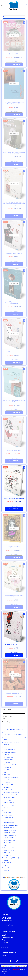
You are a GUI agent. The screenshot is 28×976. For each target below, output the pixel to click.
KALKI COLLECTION (9, 797)
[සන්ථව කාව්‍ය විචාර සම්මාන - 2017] (14, 674)
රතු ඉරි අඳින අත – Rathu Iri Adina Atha (14, 644)
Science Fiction (8, 837)
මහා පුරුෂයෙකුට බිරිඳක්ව (14, 546)
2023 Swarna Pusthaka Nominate (12, 734)
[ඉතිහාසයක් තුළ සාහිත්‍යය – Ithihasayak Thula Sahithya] (14, 381)
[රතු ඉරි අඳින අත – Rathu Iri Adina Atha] (14, 626)
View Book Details (14, 61)
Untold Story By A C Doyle (10, 858)
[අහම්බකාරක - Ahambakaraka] (14, 333)
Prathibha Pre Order (9, 822)
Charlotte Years (8, 759)
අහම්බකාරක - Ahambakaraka (14, 352)
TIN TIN (6, 853)
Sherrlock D (7, 842)
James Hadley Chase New (10, 792)
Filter (3, 718)
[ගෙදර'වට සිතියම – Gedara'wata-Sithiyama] (14, 480)
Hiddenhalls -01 (8, 785)
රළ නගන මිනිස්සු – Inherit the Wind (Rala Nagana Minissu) (14, 302)
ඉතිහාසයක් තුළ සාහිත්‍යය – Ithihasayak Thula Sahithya (14, 401)
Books (5, 754)
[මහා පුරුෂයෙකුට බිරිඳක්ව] (14, 528)
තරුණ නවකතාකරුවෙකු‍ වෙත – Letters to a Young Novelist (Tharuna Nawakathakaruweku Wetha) (14, 203)
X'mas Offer (7, 863)
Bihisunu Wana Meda (9, 752)
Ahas (5, 739)
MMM (5, 807)
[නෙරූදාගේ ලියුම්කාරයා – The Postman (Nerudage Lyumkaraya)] (14, 576)
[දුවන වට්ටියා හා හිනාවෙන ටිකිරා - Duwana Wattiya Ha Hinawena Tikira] (14, 83)
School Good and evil (9, 835)
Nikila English (7, 812)
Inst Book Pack (7, 787)
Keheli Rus (6, 800)
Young (5, 865)
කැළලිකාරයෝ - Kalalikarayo (14, 54)
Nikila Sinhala (7, 815)
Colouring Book (8, 762)
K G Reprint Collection (9, 795)
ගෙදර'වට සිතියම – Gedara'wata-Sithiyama (14, 498)
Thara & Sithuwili (8, 847)
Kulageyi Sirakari (8, 802)
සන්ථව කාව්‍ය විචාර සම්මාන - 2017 (14, 693)
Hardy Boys (7, 782)
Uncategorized (7, 855)
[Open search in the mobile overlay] (14, 17)
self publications (8, 840)
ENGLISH (6, 774)
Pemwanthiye (7, 820)
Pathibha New (7, 817)
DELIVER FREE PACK (9, 764)
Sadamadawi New (8, 832)
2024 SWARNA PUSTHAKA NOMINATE (14, 737)
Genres (5, 780)
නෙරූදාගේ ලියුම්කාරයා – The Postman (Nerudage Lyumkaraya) (14, 596)
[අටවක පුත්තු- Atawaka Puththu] (14, 431)
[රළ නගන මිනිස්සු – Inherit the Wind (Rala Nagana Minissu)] (14, 283)
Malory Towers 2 (8, 805)
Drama (5, 769)
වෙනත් (5, 870)
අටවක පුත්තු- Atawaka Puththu (14, 450)
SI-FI (5, 845)
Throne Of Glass (8, 850)
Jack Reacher (7, 790)
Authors (6, 747)
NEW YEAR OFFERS (9, 810)
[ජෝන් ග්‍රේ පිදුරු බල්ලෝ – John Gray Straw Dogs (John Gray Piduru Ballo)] (14, 133)
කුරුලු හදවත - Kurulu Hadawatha (14, 253)
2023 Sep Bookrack (9, 732)
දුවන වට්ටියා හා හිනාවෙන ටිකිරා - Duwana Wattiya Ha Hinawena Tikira (14, 103)
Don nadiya (6, 767)
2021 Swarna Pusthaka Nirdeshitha (12, 729)
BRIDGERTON (7, 757)
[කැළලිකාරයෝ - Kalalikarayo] (14, 35)
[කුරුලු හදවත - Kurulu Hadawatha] (14, 235)
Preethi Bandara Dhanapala (11, 825)
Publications (7, 827)
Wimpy (5, 860)
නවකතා (6, 868)
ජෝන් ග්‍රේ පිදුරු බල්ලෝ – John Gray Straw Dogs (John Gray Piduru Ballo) (14, 152)
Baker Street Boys (8, 749)
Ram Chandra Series (9, 830)
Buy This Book (14, 509)
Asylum (5, 744)
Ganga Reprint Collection (10, 777)
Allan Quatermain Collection (11, 742)
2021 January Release (9, 727)
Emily (5, 772)
